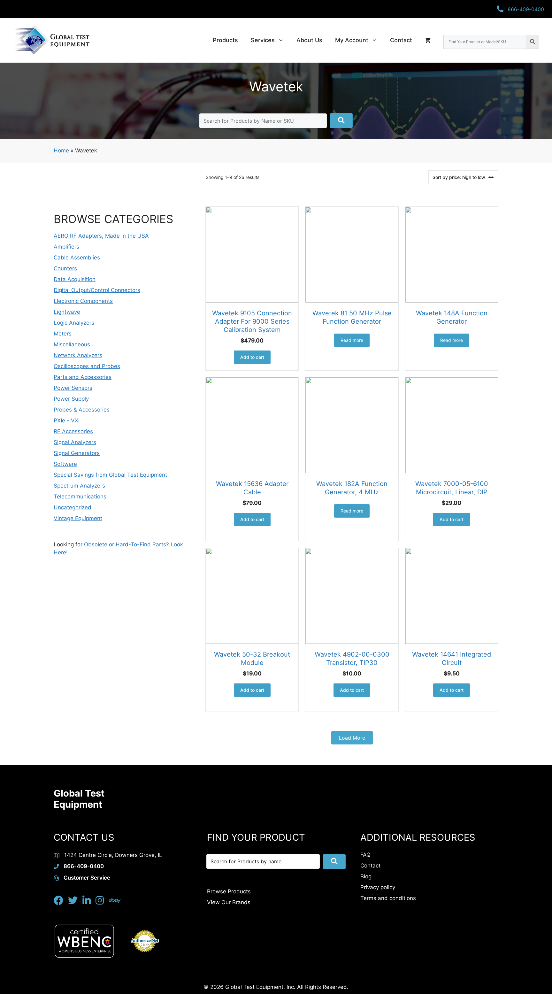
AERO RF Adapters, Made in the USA (101, 236)
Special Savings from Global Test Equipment (110, 475)
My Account (351, 40)
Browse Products (229, 891)
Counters (65, 268)
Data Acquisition (75, 279)
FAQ (365, 854)
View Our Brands (228, 902)
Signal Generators (77, 453)
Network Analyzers (78, 355)
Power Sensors (73, 388)
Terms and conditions (388, 898)
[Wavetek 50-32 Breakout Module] (252, 596)
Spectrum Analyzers (79, 485)
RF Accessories (73, 431)
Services (263, 40)
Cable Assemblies (77, 257)
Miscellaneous (72, 344)
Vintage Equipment (78, 518)
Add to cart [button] (252, 357)
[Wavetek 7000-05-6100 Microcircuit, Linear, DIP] (451, 425)
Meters (63, 333)
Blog (366, 876)
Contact (401, 40)
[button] (341, 120)
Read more (352, 340)
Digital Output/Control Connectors (97, 290)
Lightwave (67, 312)
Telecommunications (80, 496)
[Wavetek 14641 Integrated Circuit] (451, 596)
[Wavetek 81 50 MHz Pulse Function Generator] (351, 255)
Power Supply (71, 399)
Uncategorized (72, 507)
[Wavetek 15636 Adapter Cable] (252, 425)
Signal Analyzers (75, 442)
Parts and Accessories (82, 377)
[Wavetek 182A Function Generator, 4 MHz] (351, 425)
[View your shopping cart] (427, 40)
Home (61, 150)
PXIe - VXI (67, 420)
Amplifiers (66, 246)
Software (65, 464)
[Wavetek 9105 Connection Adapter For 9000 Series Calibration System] (252, 255)
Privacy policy (377, 887)
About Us (309, 40)
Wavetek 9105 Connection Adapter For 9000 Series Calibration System (252, 321)
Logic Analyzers (74, 323)
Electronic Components (83, 301)
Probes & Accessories (82, 409)
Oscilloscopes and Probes (87, 366)
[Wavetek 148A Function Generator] (451, 255)
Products (225, 40)
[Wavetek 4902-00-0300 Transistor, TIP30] (351, 596)
